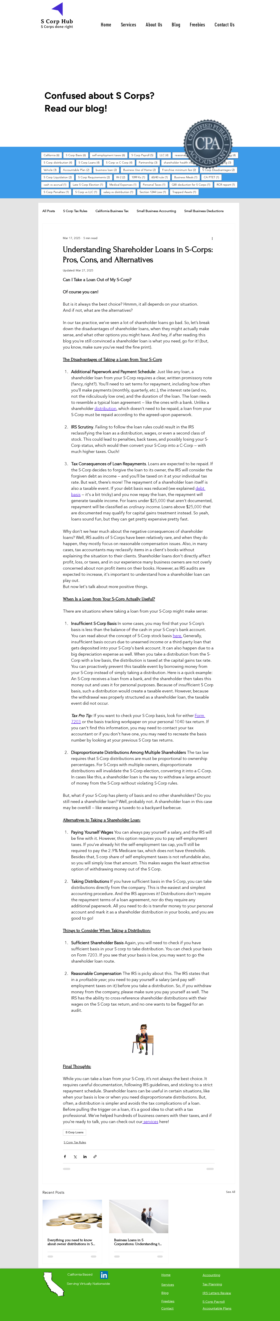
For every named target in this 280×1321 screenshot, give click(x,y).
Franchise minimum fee (180, 170)
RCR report (227, 184)
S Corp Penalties (58, 192)
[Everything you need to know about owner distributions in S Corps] (72, 1216)
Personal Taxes (155, 184)
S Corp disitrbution (59, 162)
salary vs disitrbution (120, 192)
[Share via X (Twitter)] (75, 1156)
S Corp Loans (90, 162)
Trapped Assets (185, 192)
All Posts (48, 211)
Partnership (149, 162)
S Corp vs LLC (87, 192)
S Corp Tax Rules (75, 211)
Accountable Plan (77, 170)
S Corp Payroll (143, 155)
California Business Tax (112, 211)
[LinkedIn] (104, 1275)
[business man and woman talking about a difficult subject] (138, 1216)
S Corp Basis (77, 155)
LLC (165, 155)
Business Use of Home (140, 170)
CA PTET (213, 177)
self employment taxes (110, 155)
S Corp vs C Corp (120, 162)
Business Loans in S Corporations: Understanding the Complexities (138, 1242)
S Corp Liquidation (59, 177)
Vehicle (51, 170)
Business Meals (187, 177)
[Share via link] (95, 1156)
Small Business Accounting (156, 211)
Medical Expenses (124, 184)
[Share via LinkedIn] (85, 1156)
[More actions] (212, 238)
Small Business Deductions (204, 211)
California (53, 155)
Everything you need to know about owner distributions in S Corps (70, 1242)
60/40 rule (161, 177)
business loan (108, 170)
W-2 (122, 177)
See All (230, 1192)
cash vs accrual (56, 184)
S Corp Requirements (95, 177)
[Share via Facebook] (65, 1156)
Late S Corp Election (89, 184)
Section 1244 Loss (154, 192)
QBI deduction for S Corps (192, 184)
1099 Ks (140, 177)
